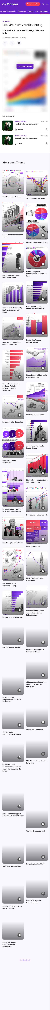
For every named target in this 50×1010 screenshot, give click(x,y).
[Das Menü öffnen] (47, 4)
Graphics (6, 21)
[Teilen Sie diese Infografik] (5, 43)
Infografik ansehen (25, 66)
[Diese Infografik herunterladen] (19, 43)
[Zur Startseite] (10, 4)
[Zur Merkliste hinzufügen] (12, 43)
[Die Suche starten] (43, 4)
